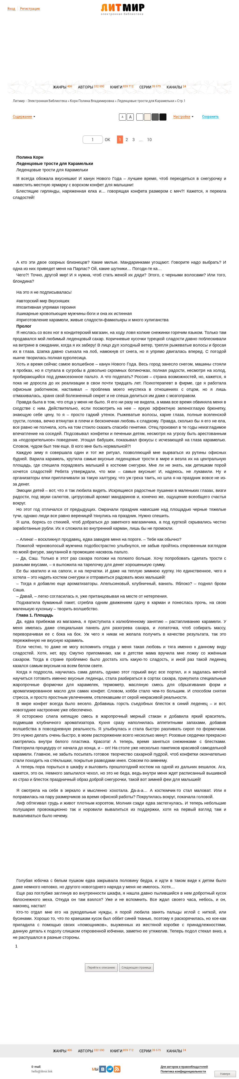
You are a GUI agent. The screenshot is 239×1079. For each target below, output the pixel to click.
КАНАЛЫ (174, 87)
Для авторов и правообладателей (184, 1066)
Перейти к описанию (101, 967)
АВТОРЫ (85, 87)
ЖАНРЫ (60, 87)
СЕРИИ (145, 87)
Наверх (225, 1073)
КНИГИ (116, 87)
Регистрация (30, 9)
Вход (11, 9)
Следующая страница (136, 967)
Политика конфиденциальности (183, 1071)
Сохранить (210, 116)
